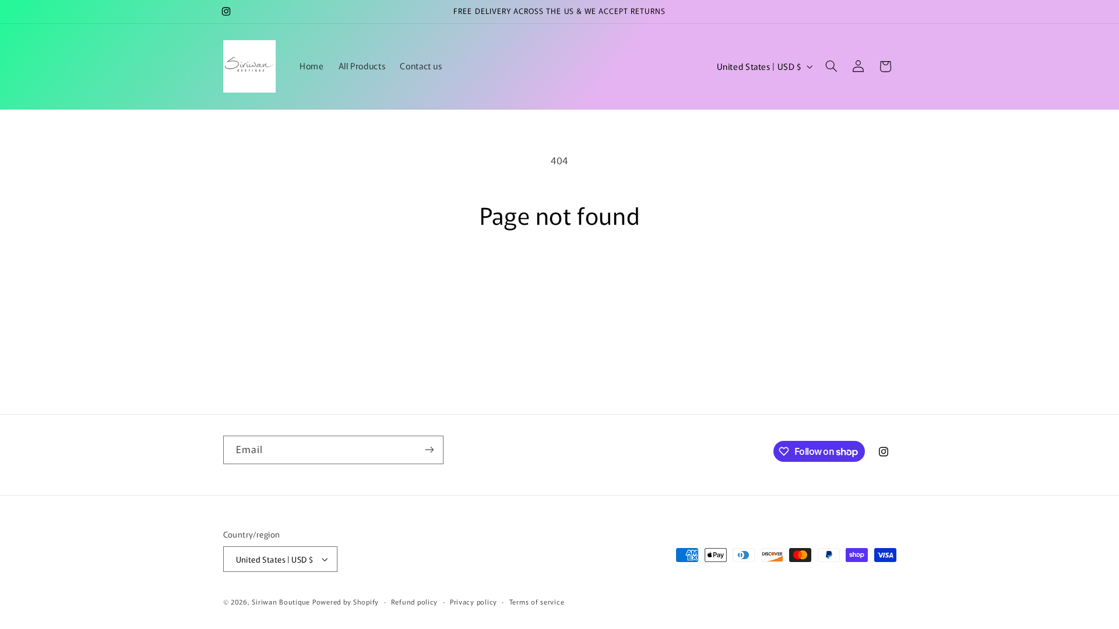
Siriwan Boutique (281, 601)
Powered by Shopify (345, 601)
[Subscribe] (429, 450)
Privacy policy (473, 601)
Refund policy (414, 601)
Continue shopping (559, 274)
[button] (831, 66)
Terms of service (537, 601)
